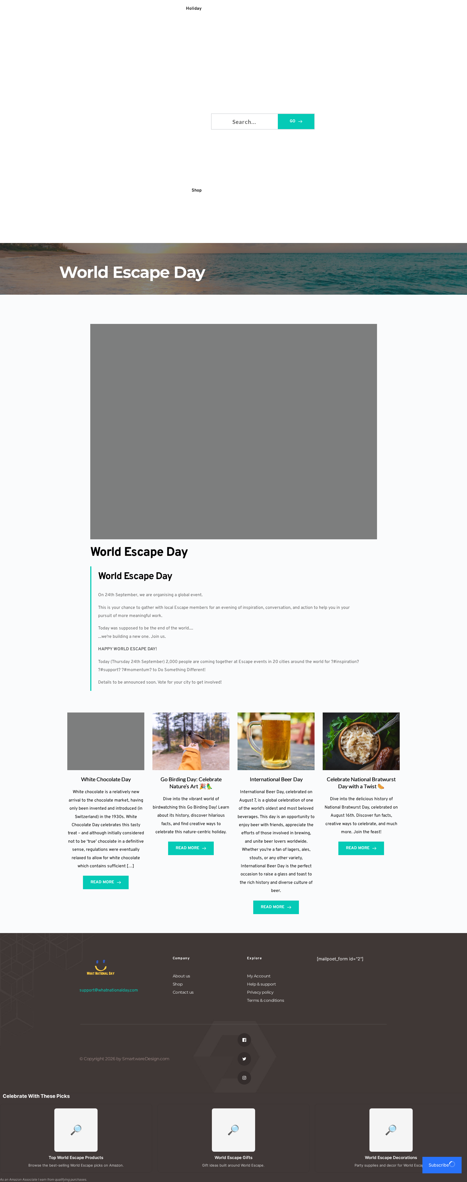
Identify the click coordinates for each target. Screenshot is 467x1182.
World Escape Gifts (233, 1157)
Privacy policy (260, 992)
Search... (220, 120)
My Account (258, 976)
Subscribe (439, 1165)
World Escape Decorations (391, 1157)
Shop (178, 984)
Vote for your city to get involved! (190, 682)
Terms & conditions (265, 1000)
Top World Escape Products (76, 1157)
